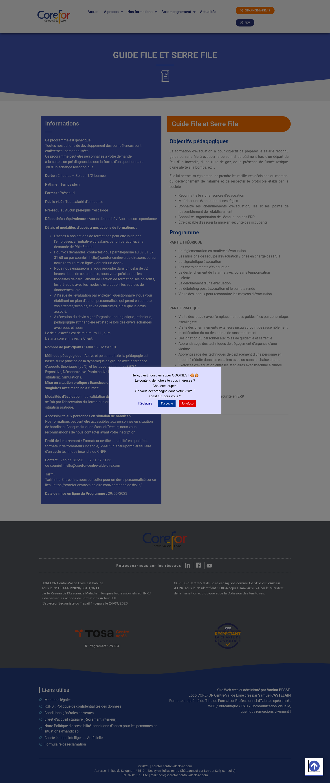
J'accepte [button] (167, 403)
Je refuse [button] (187, 403)
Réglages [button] (145, 403)
